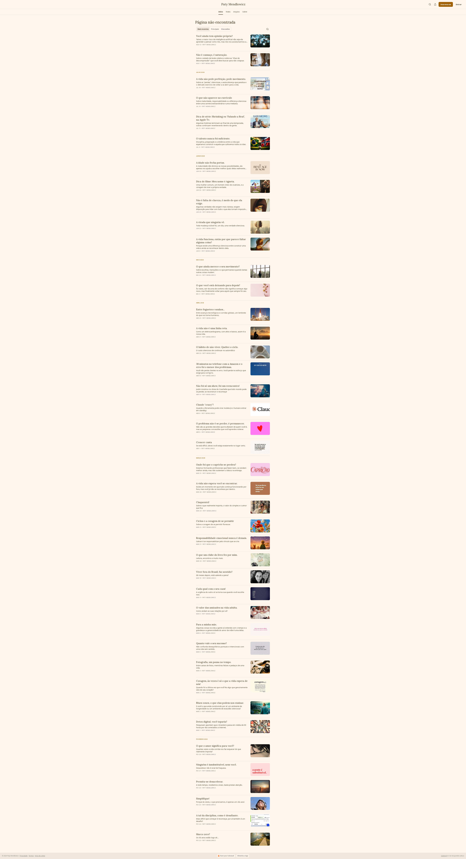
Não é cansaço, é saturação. (211, 54)
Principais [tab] (215, 29)
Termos (31, 856)
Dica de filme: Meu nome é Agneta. (215, 181)
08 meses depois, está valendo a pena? (212, 575)
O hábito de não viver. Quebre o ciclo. (217, 347)
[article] (233, 41)
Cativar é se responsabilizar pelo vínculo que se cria (217, 541)
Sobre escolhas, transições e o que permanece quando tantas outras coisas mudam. (221, 271)
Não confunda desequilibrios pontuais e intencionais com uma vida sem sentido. (220, 647)
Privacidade (24, 856)
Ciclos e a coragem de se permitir (215, 521)
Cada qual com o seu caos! (211, 588)
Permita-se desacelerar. (209, 781)
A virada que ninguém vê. (210, 222)
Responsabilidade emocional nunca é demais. (221, 538)
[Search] (429, 4)
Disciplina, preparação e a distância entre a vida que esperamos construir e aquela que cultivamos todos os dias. (221, 143)
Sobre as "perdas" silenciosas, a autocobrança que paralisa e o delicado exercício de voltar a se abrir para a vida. (221, 83)
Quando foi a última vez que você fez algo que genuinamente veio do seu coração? (221, 688)
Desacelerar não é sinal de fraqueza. (211, 768)
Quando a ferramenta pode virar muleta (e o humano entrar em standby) (221, 409)
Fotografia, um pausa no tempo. (213, 662)
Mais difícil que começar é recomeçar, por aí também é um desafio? (220, 820)
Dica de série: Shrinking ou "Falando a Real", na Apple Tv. (220, 118)
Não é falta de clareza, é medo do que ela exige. (219, 202)
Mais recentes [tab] (203, 29)
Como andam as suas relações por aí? (212, 611)
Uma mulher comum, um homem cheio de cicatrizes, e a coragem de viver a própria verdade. (219, 186)
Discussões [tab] (225, 29)
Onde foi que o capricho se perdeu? (216, 464)
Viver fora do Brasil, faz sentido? (214, 571)
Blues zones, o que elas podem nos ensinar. (220, 702)
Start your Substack (227, 856)
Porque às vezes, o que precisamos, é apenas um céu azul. (220, 802)
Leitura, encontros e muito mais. (209, 558)
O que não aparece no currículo (214, 97)
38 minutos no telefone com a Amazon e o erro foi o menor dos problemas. (219, 365)
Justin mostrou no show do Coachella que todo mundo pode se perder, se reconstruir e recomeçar (221, 390)
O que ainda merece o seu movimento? (218, 266)
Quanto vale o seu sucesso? (211, 643)
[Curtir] (197, 193)
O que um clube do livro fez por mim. (216, 554)
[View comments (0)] (214, 47)
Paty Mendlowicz (209, 44)
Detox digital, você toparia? (211, 721)
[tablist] (213, 29)
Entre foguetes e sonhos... (210, 309)
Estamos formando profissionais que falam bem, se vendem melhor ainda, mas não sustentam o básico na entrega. (221, 469)
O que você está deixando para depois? (218, 285)
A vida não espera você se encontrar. (216, 483)
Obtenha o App (242, 856)
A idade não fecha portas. (210, 162)
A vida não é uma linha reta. (211, 328)
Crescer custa (204, 442)
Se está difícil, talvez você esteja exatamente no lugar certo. (220, 445)
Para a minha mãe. (206, 624)
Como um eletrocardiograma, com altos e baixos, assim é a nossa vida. (221, 332)
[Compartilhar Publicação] (435, 4)
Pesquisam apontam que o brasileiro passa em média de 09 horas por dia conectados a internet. (221, 726)
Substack (444, 856)
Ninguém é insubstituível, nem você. (216, 764)
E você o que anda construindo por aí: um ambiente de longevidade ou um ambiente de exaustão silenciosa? (219, 707)
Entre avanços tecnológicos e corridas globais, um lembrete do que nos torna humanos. (221, 314)
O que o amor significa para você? (215, 745)
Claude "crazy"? (205, 404)
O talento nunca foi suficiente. (213, 138)
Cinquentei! (202, 502)
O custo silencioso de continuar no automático (215, 350)
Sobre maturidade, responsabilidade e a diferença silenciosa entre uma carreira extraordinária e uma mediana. (221, 102)
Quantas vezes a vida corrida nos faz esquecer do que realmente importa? (218, 750)
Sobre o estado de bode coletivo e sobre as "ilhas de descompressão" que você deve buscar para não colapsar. (220, 59)
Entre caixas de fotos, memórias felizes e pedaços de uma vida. (220, 666)
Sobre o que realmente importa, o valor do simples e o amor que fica (221, 506)
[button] (220, 12)
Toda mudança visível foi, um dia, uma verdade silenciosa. (220, 225)
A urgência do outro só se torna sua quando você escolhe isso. (220, 593)
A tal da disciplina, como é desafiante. (217, 815)
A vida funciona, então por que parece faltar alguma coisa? (221, 241)
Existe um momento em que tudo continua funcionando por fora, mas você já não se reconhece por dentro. (221, 487)
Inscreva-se (446, 4)
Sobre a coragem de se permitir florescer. (213, 524)
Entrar (459, 4)
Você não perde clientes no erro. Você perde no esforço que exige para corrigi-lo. (221, 371)
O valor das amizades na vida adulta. (216, 607)
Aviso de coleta (40, 856)
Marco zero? (203, 834)
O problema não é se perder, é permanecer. (220, 423)
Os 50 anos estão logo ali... (207, 837)
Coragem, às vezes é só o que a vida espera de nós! (222, 682)
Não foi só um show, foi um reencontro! (218, 385)
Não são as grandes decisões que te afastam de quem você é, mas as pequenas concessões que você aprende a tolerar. (221, 428)
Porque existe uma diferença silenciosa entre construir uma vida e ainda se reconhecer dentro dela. (221, 246)
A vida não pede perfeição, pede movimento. (221, 79)
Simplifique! (202, 798)
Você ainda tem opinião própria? (214, 36)
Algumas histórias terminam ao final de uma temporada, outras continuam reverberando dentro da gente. (220, 124)
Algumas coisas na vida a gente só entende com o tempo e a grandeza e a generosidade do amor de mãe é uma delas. (221, 629)
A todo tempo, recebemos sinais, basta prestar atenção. (219, 785)
